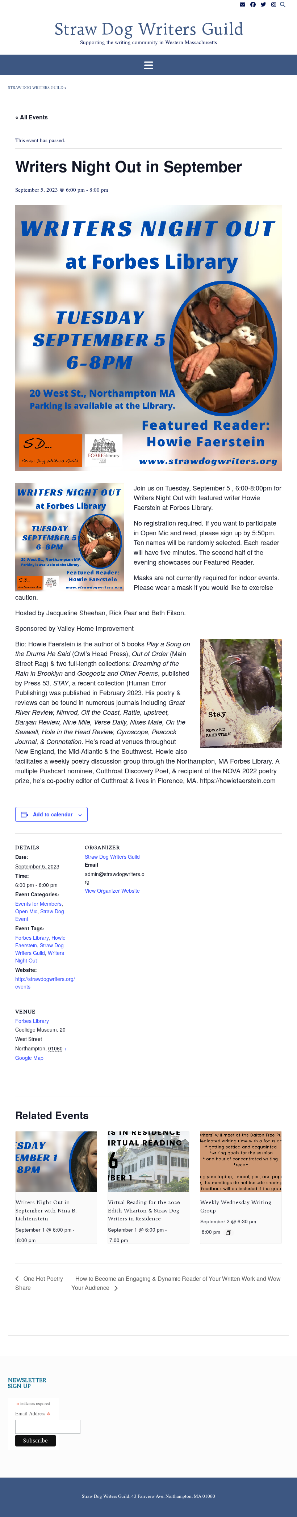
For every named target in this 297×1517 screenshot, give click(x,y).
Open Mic (26, 911)
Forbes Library (32, 937)
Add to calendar (52, 814)
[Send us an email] (242, 4)
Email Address (33, 1414)
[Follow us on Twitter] (263, 4)
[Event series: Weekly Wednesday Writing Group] (228, 1233)
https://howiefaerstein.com (238, 780)
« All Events (31, 117)
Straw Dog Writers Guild (148, 29)
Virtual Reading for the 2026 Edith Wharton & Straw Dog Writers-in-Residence (144, 1210)
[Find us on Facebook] (253, 4)
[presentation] (56, 1161)
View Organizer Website (112, 890)
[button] (148, 65)
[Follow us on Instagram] (274, 4)
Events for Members (38, 903)
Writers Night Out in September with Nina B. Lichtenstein (46, 1210)
